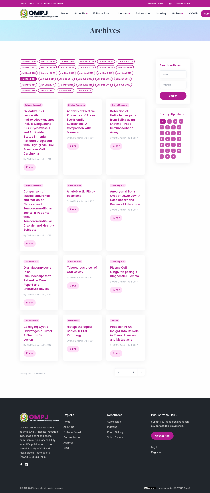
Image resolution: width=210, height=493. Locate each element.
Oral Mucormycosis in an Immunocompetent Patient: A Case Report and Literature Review (37, 278)
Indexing (161, 13)
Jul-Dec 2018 (105, 73)
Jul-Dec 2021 (106, 67)
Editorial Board (102, 13)
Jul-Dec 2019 (67, 73)
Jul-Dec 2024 (106, 61)
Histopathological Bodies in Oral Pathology (79, 331)
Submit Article (183, 3)
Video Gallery (115, 437)
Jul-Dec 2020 (29, 73)
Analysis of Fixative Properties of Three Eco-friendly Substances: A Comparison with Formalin (81, 121)
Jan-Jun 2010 (84, 90)
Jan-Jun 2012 (123, 84)
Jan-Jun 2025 (87, 61)
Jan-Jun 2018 (124, 73)
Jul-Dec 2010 (65, 90)
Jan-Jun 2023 (48, 67)
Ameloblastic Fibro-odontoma (81, 193)
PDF (31, 167)
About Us (79, 13)
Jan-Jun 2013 (85, 84)
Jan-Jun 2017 (47, 78)
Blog (66, 448)
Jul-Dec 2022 (67, 67)
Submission (143, 13)
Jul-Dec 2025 (67, 61)
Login (169, 3)
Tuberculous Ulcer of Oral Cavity (82, 270)
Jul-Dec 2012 (104, 84)
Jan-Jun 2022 (86, 67)
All (162, 121)
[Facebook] (21, 465)
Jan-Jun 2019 (86, 73)
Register (156, 452)
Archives (68, 442)
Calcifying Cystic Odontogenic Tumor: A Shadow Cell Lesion (38, 333)
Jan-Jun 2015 (123, 78)
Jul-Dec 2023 (29, 67)
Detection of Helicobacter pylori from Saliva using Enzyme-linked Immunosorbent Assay (123, 121)
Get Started (162, 435)
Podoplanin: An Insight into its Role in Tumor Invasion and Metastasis (124, 333)
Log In (154, 447)
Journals (122, 13)
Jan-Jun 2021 (125, 67)
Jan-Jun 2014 (47, 84)
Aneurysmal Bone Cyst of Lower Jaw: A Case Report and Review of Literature (125, 197)
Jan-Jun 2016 (85, 78)
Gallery (176, 13)
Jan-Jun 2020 (48, 73)
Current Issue (71, 437)
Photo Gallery (115, 432)
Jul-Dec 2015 (104, 78)
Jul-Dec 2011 (28, 90)
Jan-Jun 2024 (125, 61)
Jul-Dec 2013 (66, 84)
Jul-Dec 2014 (28, 84)
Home (64, 13)
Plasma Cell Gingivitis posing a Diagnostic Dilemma (124, 272)
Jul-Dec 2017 (28, 78)
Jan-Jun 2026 (48, 61)
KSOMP (193, 13)
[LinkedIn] (26, 465)
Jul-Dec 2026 (29, 61)
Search (173, 95)
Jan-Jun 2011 (46, 90)
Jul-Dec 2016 (66, 78)
